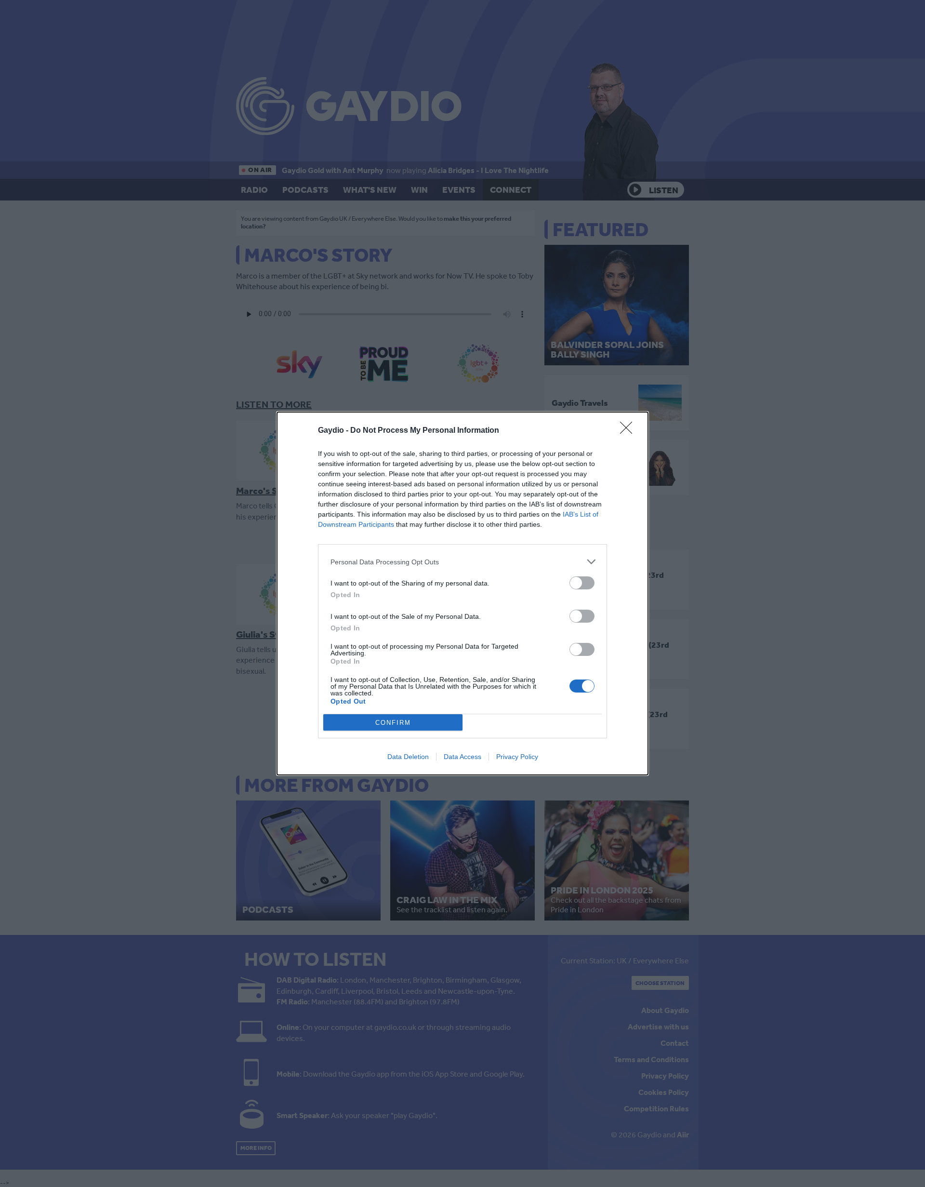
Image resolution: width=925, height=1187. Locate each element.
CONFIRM (393, 722)
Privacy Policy (517, 756)
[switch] (582, 582)
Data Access (462, 756)
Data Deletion (408, 756)
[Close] (629, 431)
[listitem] (462, 562)
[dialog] (462, 593)
